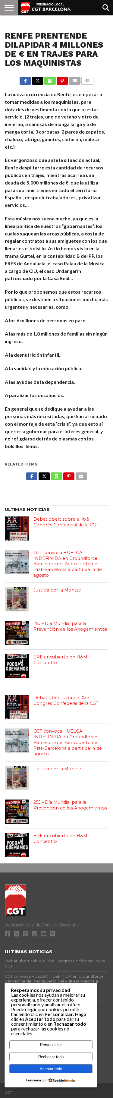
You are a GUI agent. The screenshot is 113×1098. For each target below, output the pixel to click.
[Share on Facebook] (25, 79)
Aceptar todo (51, 1069)
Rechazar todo (51, 1057)
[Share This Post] (37, 79)
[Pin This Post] (62, 79)
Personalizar (51, 1045)
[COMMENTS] (87, 79)
